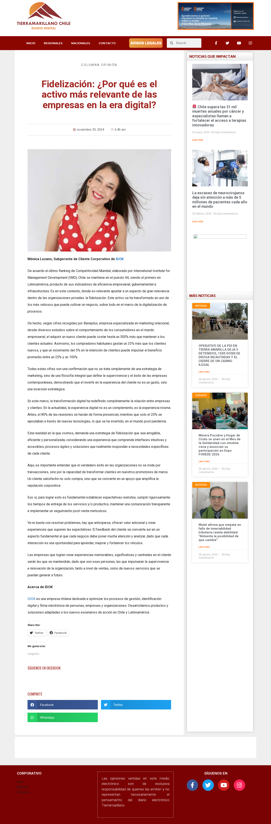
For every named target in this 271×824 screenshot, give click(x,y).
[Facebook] (216, 43)
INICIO (30, 43)
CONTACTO (107, 43)
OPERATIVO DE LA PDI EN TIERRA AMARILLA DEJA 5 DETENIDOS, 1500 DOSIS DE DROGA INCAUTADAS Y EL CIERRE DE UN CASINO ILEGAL (219, 355)
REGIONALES (53, 43)
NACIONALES (80, 43)
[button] (63, 704)
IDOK (31, 599)
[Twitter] (227, 43)
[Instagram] (250, 43)
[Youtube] (239, 43)
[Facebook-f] (192, 785)
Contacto (23, 792)
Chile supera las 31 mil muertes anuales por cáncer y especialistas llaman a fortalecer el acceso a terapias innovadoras (219, 116)
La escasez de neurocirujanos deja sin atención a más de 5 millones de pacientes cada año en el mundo (219, 200)
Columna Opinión (99, 65)
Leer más (197, 139)
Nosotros (23, 787)
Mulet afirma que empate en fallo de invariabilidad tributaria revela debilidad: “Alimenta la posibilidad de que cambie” (220, 532)
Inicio (20, 782)
